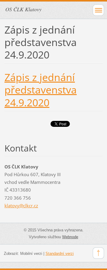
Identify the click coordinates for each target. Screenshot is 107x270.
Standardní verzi (59, 253)
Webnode (70, 237)
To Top (98, 253)
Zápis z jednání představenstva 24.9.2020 (40, 89)
